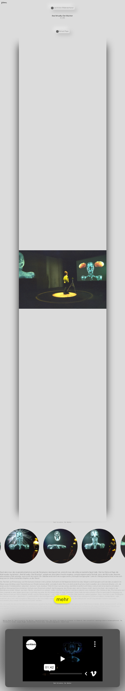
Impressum (120, 689)
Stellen (82, 3)
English (82, 12)
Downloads (83, 9)
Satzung (82, 7)
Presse (82, 5)
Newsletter (83, 1)
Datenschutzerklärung (109, 689)
